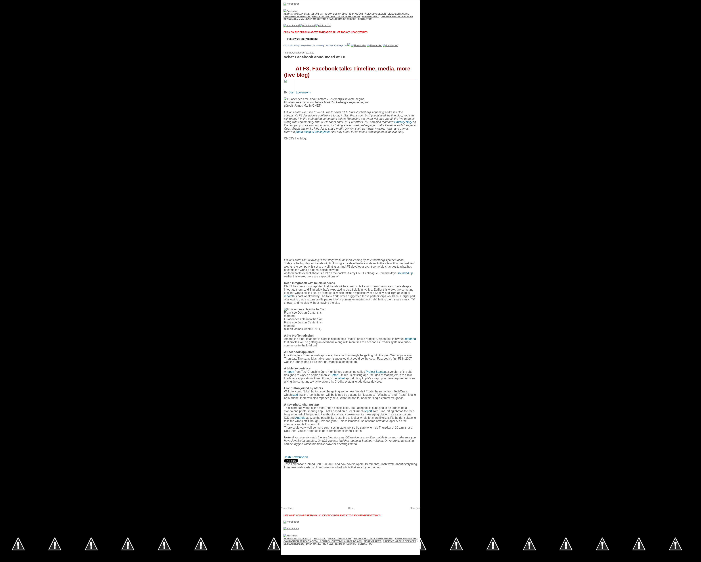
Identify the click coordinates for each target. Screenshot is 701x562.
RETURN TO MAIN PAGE (297, 13)
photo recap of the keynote (313, 131)
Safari (334, 375)
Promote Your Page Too (336, 45)
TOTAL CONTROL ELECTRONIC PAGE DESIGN (336, 16)
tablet (341, 378)
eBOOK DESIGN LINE (336, 14)
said (295, 394)
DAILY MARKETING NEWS (320, 19)
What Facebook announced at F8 (314, 57)
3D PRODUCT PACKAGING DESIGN (367, 14)
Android (300, 417)
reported (410, 338)
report (288, 296)
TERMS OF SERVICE (345, 19)
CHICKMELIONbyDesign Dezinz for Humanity (304, 45)
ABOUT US (317, 13)
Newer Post (286, 508)
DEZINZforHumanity (294, 19)
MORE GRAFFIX (370, 16)
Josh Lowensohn (300, 92)
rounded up (405, 273)
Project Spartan (376, 371)
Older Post (415, 508)
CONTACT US (365, 19)
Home (351, 508)
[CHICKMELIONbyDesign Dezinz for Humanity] (348, 45)
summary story (402, 122)
